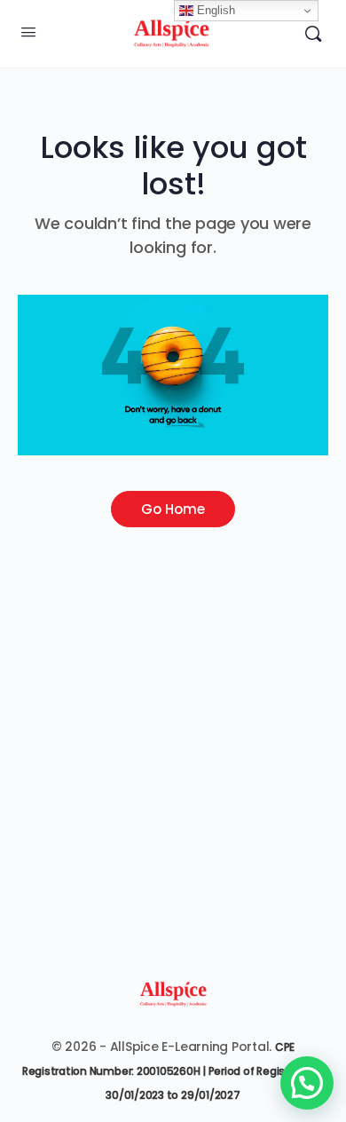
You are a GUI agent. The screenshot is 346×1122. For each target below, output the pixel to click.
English (214, 10)
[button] (307, 1083)
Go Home (173, 509)
